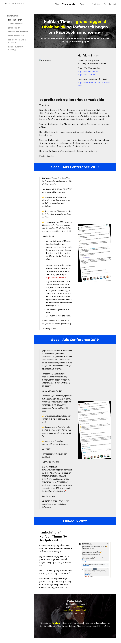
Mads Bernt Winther (17, 35)
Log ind (112, 4)
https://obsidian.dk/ (86, 74)
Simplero (56, 623)
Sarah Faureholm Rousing (16, 48)
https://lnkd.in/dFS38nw (56, 277)
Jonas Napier (14, 27)
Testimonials (13, 15)
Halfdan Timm (15, 20)
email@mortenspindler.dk (75, 610)
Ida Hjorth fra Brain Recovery (17, 41)
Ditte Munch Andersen (18, 31)
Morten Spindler (15, 3)
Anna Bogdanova (16, 23)
